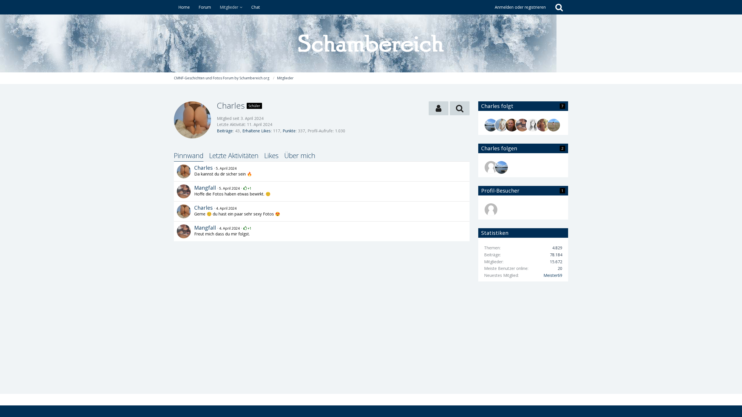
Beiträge (225, 130)
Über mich (299, 155)
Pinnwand (188, 155)
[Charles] (184, 171)
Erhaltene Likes (256, 130)
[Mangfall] (184, 191)
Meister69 (552, 275)
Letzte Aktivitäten (234, 155)
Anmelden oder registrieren (520, 7)
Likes (271, 155)
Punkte (289, 130)
